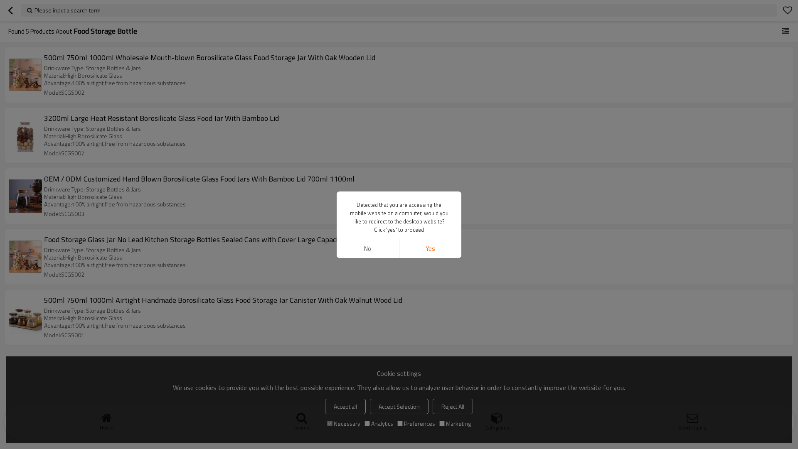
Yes (430, 248)
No (367, 248)
